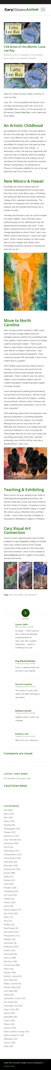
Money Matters (10, 910)
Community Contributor (27, 58)
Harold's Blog (10, 987)
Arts (33, 55)
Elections (8, 961)
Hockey (7, 1028)
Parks (6, 917)
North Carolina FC (12, 1035)
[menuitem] (37, 9)
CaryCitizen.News (15, 786)
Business (8, 836)
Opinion (7, 972)
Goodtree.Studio (9, 1066)
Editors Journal (10, 983)
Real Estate (9, 928)
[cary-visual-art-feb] (22, 33)
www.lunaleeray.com (13, 555)
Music (6, 821)
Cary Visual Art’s (21, 541)
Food (6, 884)
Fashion (7, 880)
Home (6, 906)
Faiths (6, 876)
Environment (9, 869)
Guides (7, 950)
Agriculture (8, 862)
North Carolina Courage (14, 1031)
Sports (7, 1013)
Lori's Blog (8, 991)
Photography (9, 828)
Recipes (7, 887)
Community (9, 858)
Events (7, 873)
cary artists (18, 595)
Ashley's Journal (11, 976)
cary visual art (30, 595)
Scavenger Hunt (11, 1006)
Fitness (7, 1024)
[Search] (37, 9)
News (6, 58)
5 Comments (24, 55)
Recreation (8, 932)
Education (8, 865)
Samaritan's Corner (12, 998)
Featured (39, 55)
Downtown (8, 843)
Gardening (8, 891)
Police (6, 969)
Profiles (7, 924)
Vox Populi (8, 1002)
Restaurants (9, 935)
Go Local (8, 895)
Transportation (10, 854)
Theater (7, 832)
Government (9, 965)
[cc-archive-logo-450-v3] (21, 9)
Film (6, 817)
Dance (7, 814)
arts (11, 595)
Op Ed (7, 994)
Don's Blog (8, 980)
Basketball (8, 1017)
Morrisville (8, 954)
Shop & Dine (9, 1009)
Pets (6, 921)
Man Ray (26, 112)
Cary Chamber (10, 839)
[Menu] (43, 9)
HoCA (6, 847)
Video (6, 1046)
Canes (7, 1020)
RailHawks (8, 1039)
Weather (7, 939)
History (7, 902)
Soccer (7, 1042)
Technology (9, 851)
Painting (12, 58)
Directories (8, 943)
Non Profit (8, 913)
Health (7, 899)
